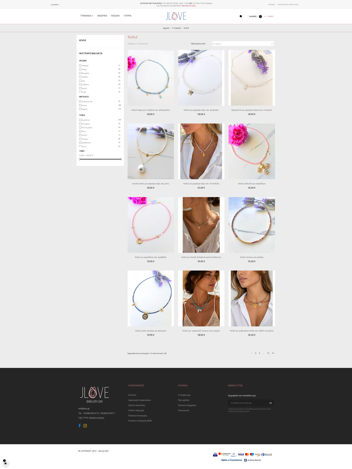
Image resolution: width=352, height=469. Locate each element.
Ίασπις (101, 135)
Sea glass (101, 124)
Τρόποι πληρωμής (136, 410)
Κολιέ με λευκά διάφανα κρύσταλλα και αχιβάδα (201, 257)
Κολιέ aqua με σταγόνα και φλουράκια (151, 110)
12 (268, 353)
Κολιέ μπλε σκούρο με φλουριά (150, 330)
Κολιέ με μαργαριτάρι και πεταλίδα (201, 183)
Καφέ (101, 92)
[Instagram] (85, 426)
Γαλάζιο (101, 77)
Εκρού (101, 88)
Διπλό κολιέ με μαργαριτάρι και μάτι (150, 183)
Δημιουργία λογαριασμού (139, 400)
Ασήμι (101, 146)
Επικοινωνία (183, 410)
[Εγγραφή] (271, 403)
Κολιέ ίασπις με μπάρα (251, 257)
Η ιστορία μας (184, 395)
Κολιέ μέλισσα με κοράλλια (251, 183)
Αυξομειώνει (101, 101)
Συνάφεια (243, 44)
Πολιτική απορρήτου (187, 405)
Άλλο (101, 131)
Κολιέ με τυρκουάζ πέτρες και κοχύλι (201, 330)
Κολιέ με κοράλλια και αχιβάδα (150, 257)
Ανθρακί (101, 66)
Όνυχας (101, 139)
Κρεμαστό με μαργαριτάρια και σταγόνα (252, 110)
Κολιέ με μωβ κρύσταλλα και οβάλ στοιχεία (251, 330)
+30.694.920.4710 (91, 413)
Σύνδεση (132, 395)
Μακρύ (101, 109)
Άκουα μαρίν (101, 127)
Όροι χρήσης (183, 400)
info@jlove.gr (84, 408)
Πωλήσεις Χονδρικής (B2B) (140, 420)
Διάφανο (101, 84)
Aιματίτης (101, 120)
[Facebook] (79, 426)
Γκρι (101, 81)
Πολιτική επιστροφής (137, 415)
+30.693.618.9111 (107, 413)
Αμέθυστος (101, 143)
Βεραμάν (101, 73)
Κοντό (101, 105)
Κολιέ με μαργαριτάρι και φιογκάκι (201, 110)
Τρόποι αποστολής (136, 405)
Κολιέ (82, 40)
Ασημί (101, 69)
